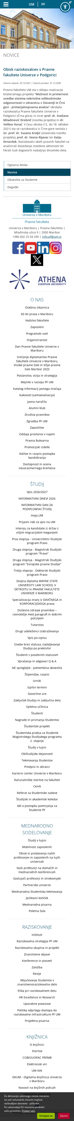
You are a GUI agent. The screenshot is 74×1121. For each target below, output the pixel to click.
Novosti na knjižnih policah (37, 1088)
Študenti (37, 713)
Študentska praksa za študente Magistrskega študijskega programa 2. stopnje (37, 737)
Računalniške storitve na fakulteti (37, 780)
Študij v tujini (37, 747)
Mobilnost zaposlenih (37, 847)
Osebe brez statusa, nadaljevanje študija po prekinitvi (37, 646)
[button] (65, 7)
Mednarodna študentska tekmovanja (37, 892)
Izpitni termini (37, 687)
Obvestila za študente (22, 180)
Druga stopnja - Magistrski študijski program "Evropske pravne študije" (37, 562)
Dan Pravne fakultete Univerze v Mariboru (37, 349)
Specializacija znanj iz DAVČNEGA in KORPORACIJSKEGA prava (37, 602)
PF (43, 4)
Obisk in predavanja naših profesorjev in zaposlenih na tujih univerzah (37, 857)
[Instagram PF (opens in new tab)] (55, 247)
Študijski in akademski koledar (37, 799)
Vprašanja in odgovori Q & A (37, 661)
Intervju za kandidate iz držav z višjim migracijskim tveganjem (37, 530)
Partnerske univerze (37, 885)
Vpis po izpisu (37, 638)
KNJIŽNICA (37, 1037)
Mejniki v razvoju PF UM (37, 382)
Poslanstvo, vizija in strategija (37, 375)
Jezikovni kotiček (37, 898)
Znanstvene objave (37, 954)
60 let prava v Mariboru (37, 314)
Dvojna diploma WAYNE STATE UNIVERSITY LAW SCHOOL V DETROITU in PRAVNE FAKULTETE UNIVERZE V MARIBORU (37, 587)
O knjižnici (37, 1045)
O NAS (37, 299)
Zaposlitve (37, 427)
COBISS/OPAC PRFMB (37, 1057)
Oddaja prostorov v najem (37, 434)
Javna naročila (37, 402)
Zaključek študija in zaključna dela (37, 700)
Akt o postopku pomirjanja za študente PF (37, 808)
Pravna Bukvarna (37, 440)
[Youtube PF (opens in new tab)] (31, 247)
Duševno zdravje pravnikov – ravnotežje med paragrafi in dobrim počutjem (37, 614)
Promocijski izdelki (37, 447)
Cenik (37, 786)
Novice (12, 172)
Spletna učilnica (37, 707)
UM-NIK (37, 1070)
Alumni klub (37, 408)
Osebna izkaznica (37, 307)
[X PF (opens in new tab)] (37, 260)
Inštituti (37, 935)
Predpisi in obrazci (37, 767)
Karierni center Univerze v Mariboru (37, 773)
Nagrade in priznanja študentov (37, 720)
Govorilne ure (37, 694)
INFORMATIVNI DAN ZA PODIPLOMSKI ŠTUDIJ (37, 507)
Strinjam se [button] (46, 1116)
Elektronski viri (37, 1064)
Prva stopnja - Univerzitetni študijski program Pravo (37, 541)
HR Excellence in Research (37, 997)
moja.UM (37, 515)
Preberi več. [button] (28, 1111)
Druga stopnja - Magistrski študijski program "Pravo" (37, 552)
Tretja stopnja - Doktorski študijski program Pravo (37, 573)
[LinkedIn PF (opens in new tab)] (43, 247)
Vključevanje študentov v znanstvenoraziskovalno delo (37, 982)
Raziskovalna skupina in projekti (37, 948)
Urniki (37, 681)
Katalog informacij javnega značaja (37, 389)
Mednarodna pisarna (37, 904)
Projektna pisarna (37, 1021)
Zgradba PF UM (37, 421)
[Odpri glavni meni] (4, 4)
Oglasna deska (17, 165)
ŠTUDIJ (37, 484)
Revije (37, 974)
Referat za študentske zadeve (37, 793)
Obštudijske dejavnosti (37, 754)
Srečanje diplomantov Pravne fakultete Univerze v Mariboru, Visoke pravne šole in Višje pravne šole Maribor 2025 (37, 363)
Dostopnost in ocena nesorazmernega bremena (37, 466)
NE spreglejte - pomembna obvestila (37, 668)
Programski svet (37, 333)
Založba (37, 967)
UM (31, 4)
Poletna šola (37, 911)
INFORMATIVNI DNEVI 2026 (37, 498)
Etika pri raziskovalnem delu (37, 991)
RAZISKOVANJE (37, 927)
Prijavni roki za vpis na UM (37, 522)
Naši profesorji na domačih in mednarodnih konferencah (37, 870)
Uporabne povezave (37, 1004)
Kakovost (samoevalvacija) (37, 395)
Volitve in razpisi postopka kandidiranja (37, 456)
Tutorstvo (37, 625)
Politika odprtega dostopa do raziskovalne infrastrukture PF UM (37, 1012)
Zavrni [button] (64, 1116)
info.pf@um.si (51, 237)
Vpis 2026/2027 (37, 492)
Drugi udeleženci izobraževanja (37, 631)
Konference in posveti (37, 961)
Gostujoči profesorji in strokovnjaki (37, 878)
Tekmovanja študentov (37, 760)
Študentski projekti (37, 726)
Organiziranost (37, 340)
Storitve (37, 1051)
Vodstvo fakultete (37, 320)
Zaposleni (37, 327)
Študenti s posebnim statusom (37, 655)
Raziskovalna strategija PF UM (37, 941)
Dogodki (12, 187)
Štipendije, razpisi (37, 674)
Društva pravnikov (37, 415)
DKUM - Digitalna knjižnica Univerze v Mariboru (37, 1079)
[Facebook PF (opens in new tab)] (18, 247)
